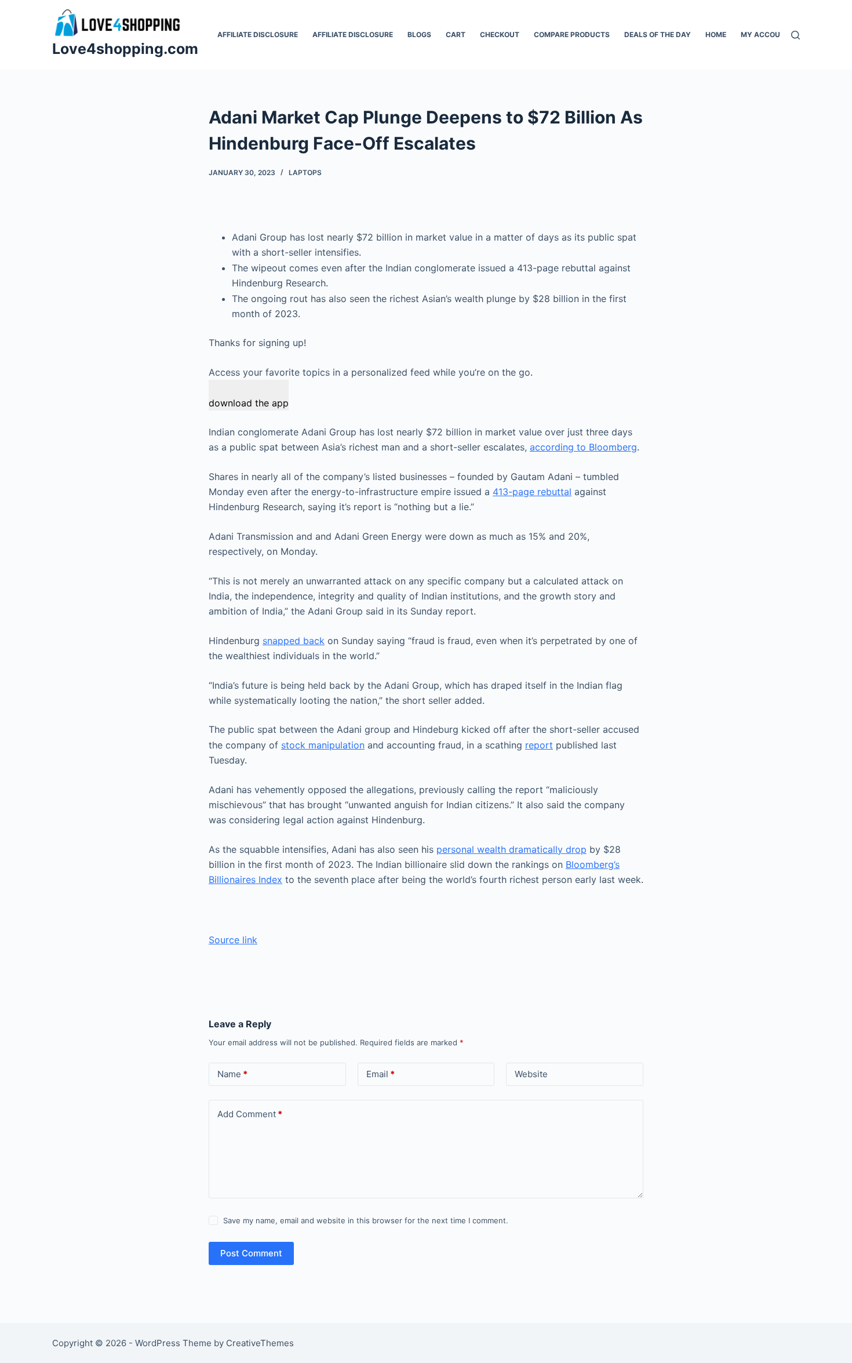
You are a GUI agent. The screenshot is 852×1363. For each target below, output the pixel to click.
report (539, 745)
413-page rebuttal (532, 491)
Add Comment (249, 1114)
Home (715, 34)
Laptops (305, 172)
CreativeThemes (260, 1343)
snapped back (294, 640)
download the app (249, 403)
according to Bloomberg (583, 447)
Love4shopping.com (125, 48)
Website (531, 1074)
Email (380, 1074)
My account (765, 34)
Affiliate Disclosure (257, 34)
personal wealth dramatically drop (511, 849)
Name (232, 1074)
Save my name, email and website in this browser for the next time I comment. (365, 1220)
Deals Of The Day (657, 34)
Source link (233, 940)
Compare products (572, 34)
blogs (419, 34)
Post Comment (251, 1253)
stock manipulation (323, 745)
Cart (455, 34)
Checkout (499, 34)
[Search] (795, 35)
